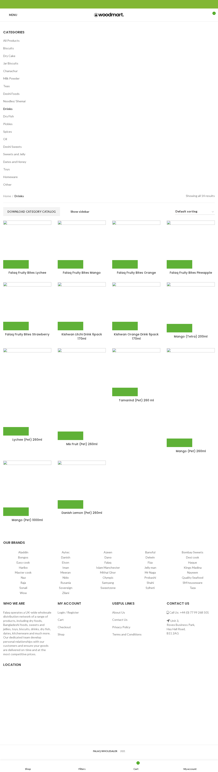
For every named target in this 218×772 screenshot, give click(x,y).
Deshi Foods (11, 93)
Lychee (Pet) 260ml (27, 439)
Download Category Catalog (31, 211)
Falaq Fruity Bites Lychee (27, 273)
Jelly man (150, 567)
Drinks (8, 109)
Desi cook (192, 557)
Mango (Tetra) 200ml (191, 336)
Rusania (65, 582)
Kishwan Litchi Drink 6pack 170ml (82, 336)
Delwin (150, 557)
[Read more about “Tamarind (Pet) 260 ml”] (125, 392)
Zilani (65, 593)
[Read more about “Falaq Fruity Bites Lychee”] (16, 264)
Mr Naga (150, 572)
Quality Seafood (192, 577)
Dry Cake (9, 56)
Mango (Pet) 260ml (191, 451)
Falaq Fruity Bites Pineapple (191, 273)
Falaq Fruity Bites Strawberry (27, 334)
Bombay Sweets (192, 552)
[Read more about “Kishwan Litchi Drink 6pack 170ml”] (70, 326)
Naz (23, 577)
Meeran (65, 572)
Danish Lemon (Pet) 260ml (82, 513)
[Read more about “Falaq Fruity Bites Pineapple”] (179, 264)
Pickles (8, 124)
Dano (108, 557)
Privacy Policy (121, 627)
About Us (118, 612)
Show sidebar (79, 211)
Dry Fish (8, 116)
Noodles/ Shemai (14, 101)
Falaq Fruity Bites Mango (82, 273)
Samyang (108, 582)
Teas (6, 86)
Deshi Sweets (12, 146)
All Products (11, 40)
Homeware (10, 177)
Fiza (150, 562)
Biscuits (8, 48)
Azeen (108, 552)
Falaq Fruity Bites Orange (136, 273)
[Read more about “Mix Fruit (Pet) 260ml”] (70, 436)
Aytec (66, 552)
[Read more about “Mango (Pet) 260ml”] (179, 443)
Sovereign (65, 588)
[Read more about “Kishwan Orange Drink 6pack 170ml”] (125, 326)
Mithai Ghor (108, 572)
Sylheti (150, 588)
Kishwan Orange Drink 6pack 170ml (136, 336)
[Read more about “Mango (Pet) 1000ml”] (16, 511)
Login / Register (68, 612)
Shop (61, 634)
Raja (23, 582)
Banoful (150, 552)
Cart (61, 619)
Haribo (23, 567)
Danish (65, 557)
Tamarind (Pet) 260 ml (136, 400)
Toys (6, 169)
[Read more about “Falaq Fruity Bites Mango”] (70, 264)
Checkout (64, 627)
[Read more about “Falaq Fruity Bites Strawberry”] (16, 326)
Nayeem (192, 572)
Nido (66, 577)
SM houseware (192, 582)
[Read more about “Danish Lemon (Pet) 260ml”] (70, 504)
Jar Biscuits (10, 63)
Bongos (23, 557)
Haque (192, 562)
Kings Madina (193, 567)
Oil (5, 139)
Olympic (108, 577)
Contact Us (120, 619)
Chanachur (10, 71)
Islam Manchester (108, 567)
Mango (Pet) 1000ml (27, 520)
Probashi (150, 577)
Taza (193, 588)
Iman (65, 567)
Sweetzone (108, 588)
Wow (23, 593)
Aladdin (23, 552)
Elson (65, 562)
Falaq (108, 562)
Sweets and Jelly (14, 154)
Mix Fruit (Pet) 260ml (82, 444)
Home (7, 196)
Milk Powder (11, 78)
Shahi (150, 582)
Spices (7, 131)
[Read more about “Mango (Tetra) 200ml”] (179, 328)
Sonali (23, 588)
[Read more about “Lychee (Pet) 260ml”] (16, 431)
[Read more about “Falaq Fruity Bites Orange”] (125, 264)
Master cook (23, 572)
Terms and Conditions (127, 634)
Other (7, 184)
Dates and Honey (14, 162)
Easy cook (23, 562)
